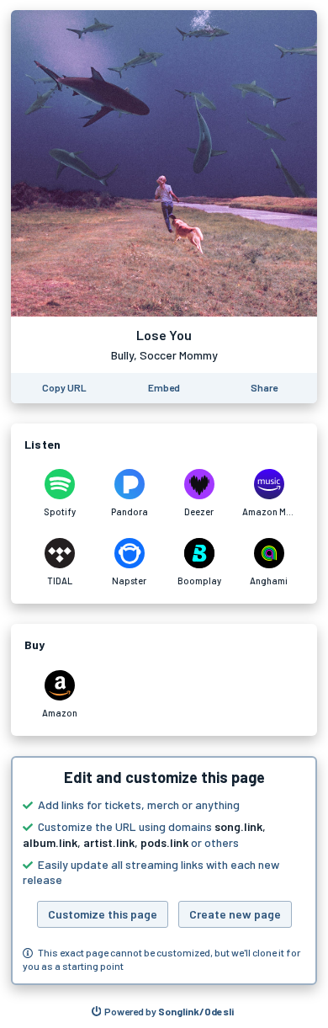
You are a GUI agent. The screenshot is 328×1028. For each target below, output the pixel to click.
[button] (164, 870)
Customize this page (102, 914)
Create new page (235, 914)
